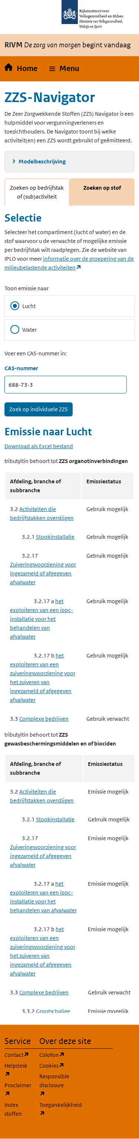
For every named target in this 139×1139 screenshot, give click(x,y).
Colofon (52, 1054)
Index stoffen (13, 1109)
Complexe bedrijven (44, 718)
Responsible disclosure (52, 1085)
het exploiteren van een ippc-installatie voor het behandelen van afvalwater (41, 619)
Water (29, 329)
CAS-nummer (21, 368)
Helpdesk (17, 1070)
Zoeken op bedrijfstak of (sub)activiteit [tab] (37, 192)
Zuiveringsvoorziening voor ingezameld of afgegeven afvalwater (43, 573)
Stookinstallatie (55, 536)
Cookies (52, 1065)
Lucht (29, 306)
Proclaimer (17, 1089)
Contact (17, 1054)
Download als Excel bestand (38, 446)
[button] (64, 68)
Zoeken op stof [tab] (102, 187)
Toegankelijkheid (52, 1109)
